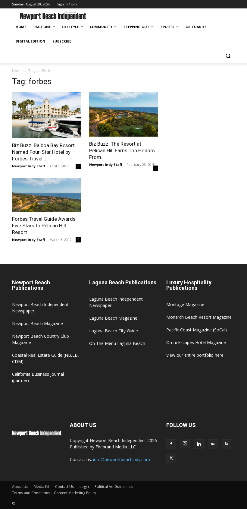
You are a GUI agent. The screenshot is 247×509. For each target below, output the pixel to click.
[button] (228, 56)
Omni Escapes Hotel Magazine (196, 342)
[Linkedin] (199, 444)
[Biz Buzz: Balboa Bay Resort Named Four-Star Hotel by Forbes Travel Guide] (46, 115)
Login (84, 486)
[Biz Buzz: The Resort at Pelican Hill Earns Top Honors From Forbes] (123, 114)
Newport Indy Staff (28, 166)
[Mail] (212, 444)
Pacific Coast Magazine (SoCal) (196, 330)
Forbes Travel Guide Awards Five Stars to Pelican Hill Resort (44, 225)
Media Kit (41, 486)
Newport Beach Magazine (37, 323)
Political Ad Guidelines (114, 486)
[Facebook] (171, 444)
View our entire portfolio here (195, 355)
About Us (20, 486)
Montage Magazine (185, 304)
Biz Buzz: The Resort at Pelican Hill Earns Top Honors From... (122, 150)
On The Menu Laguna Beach (117, 343)
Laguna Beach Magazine (113, 318)
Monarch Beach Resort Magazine (199, 317)
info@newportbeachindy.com (121, 459)
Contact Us (64, 486)
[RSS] (226, 444)
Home (17, 70)
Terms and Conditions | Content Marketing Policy (54, 492)
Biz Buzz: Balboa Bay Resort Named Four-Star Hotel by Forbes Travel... (43, 152)
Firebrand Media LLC (115, 447)
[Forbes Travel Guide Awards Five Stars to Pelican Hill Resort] (46, 195)
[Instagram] (185, 443)
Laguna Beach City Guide (113, 331)
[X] (171, 458)
